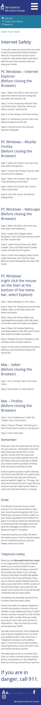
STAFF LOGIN (26, 693)
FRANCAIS (8, 24)
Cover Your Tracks (10, 31)
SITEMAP (14, 693)
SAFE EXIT (8, 18)
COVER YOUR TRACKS (13, 21)
